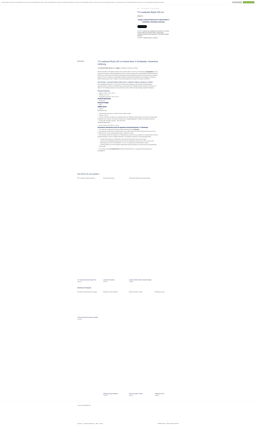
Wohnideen (139, 35)
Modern (154, 32)
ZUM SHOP (142, 26)
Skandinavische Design (142, 34)
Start (138, 8)
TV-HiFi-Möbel (160, 34)
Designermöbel (153, 30)
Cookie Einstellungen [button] (237, 2)
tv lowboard (155, 37)
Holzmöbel (159, 30)
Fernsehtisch (149, 71)
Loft (163, 30)
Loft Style (167, 30)
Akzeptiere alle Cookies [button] (249, 2)
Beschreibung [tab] (80, 61)
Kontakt (101, 423)
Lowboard (139, 32)
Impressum (80, 423)
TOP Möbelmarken (145, 8)
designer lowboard (148, 37)
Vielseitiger (166, 34)
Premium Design (160, 32)
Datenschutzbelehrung (89, 423)
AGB (97, 423)
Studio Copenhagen (155, 8)
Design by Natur (146, 30)
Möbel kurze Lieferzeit (147, 32)
